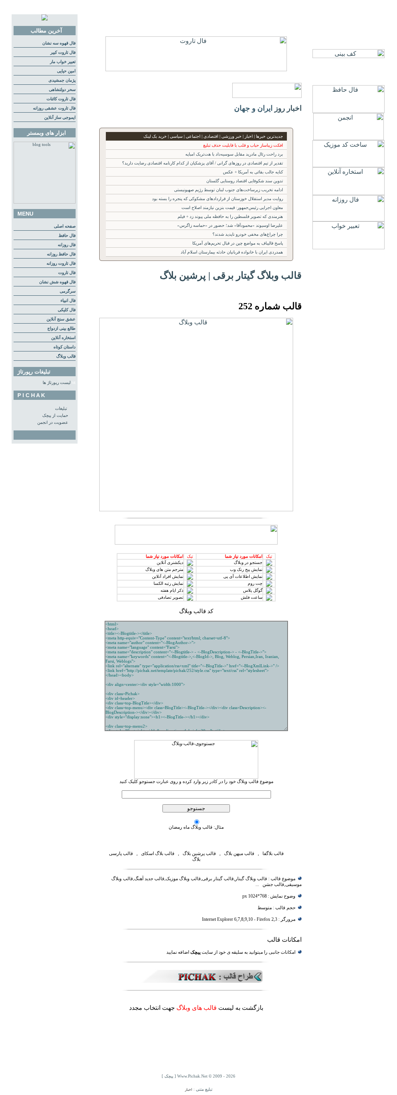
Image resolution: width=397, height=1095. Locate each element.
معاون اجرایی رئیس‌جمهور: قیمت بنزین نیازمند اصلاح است (232, 208)
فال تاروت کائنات (61, 99)
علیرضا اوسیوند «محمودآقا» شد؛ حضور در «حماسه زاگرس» (230, 225)
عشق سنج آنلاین (61, 319)
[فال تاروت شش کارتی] (196, 69)
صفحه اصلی (65, 226)
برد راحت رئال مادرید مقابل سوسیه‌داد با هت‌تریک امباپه (234, 154)
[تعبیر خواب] (348, 247)
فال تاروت (67, 273)
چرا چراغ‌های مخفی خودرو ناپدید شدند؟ (247, 234)
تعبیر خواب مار (63, 62)
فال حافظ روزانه (61, 254)
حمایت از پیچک (55, 415)
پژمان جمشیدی (62, 80)
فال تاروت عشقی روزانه (54, 108)
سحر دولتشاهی (62, 89)
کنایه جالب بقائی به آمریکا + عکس (253, 172)
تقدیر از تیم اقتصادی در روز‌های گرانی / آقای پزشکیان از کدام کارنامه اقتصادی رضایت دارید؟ (202, 163)
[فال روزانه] (348, 219)
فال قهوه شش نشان (57, 282)
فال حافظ (67, 235)
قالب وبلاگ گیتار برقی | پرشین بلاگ (231, 275)
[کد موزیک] (348, 165)
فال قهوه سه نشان (59, 43)
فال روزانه (67, 245)
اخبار (188, 1090)
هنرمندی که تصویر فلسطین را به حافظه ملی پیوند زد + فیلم (230, 216)
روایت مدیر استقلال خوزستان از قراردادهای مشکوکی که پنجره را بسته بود (217, 199)
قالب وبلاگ (66, 356)
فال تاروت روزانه (61, 263)
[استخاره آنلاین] (348, 193)
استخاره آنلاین (63, 338)
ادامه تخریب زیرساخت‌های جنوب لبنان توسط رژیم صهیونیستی (228, 190)
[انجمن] (348, 138)
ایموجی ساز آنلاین (60, 117)
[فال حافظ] (348, 111)
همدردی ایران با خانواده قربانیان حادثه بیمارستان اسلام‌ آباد (232, 252)
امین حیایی (66, 71)
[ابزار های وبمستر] (45, 202)
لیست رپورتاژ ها (57, 382)
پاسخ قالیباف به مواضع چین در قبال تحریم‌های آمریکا (237, 243)
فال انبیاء (68, 300)
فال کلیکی (67, 310)
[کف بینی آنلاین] (348, 56)
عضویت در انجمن (52, 422)
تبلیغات (61, 408)
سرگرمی (68, 291)
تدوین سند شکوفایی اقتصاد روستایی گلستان (244, 181)
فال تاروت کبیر (63, 52)
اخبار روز (288, 108)
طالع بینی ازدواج (61, 328)
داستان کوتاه (65, 347)
